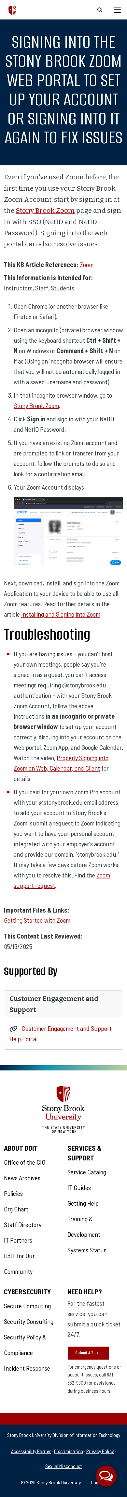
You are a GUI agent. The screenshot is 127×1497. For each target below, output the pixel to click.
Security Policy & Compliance (25, 1344)
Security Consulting (28, 1321)
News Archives (22, 1178)
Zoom (86, 264)
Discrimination (68, 1451)
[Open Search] (99, 9)
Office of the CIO (24, 1162)
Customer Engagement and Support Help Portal (60, 1034)
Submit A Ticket (88, 1353)
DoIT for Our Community (19, 1263)
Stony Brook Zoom (45, 211)
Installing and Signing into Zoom (60, 614)
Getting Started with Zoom (37, 920)
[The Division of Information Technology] (12, 10)
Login (96, 1482)
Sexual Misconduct (63, 1466)
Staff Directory (22, 1224)
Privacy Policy (100, 1451)
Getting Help (83, 1203)
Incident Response (27, 1368)
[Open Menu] (117, 9)
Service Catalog (86, 1172)
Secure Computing (27, 1306)
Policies (13, 1193)
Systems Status (86, 1250)
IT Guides (79, 1187)
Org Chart (16, 1209)
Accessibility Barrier (31, 1451)
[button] (106, 1476)
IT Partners (18, 1240)
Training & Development (83, 1226)
